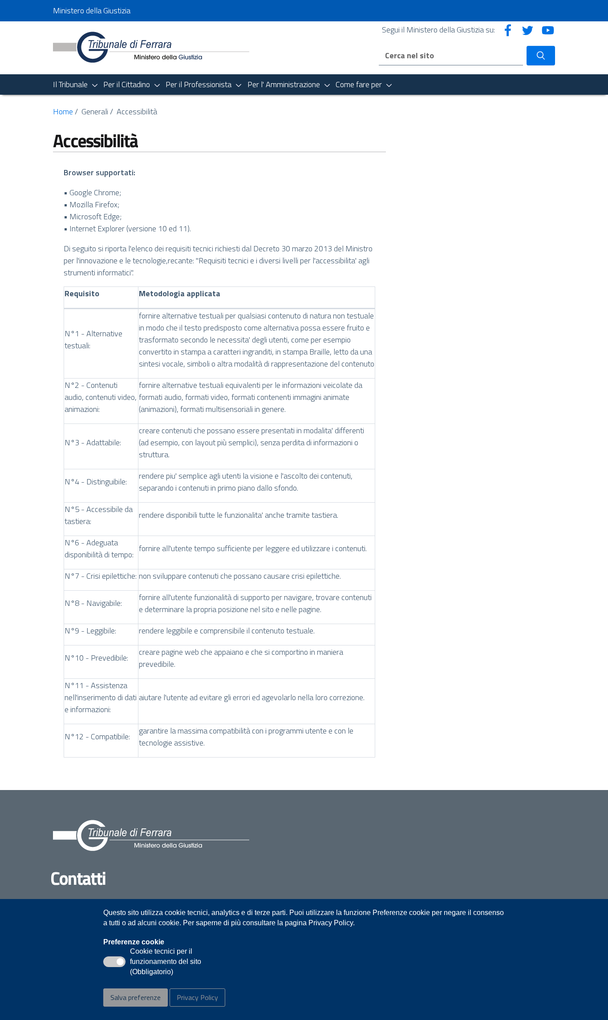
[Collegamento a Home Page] (151, 47)
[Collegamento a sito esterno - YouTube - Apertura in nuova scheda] (548, 30)
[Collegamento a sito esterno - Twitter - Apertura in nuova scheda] (528, 30)
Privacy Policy (197, 997)
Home (63, 111)
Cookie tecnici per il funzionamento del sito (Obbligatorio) (165, 962)
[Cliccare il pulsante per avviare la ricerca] (541, 55)
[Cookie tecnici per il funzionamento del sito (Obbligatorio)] (114, 961)
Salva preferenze (135, 997)
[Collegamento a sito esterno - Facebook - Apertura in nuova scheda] (508, 30)
